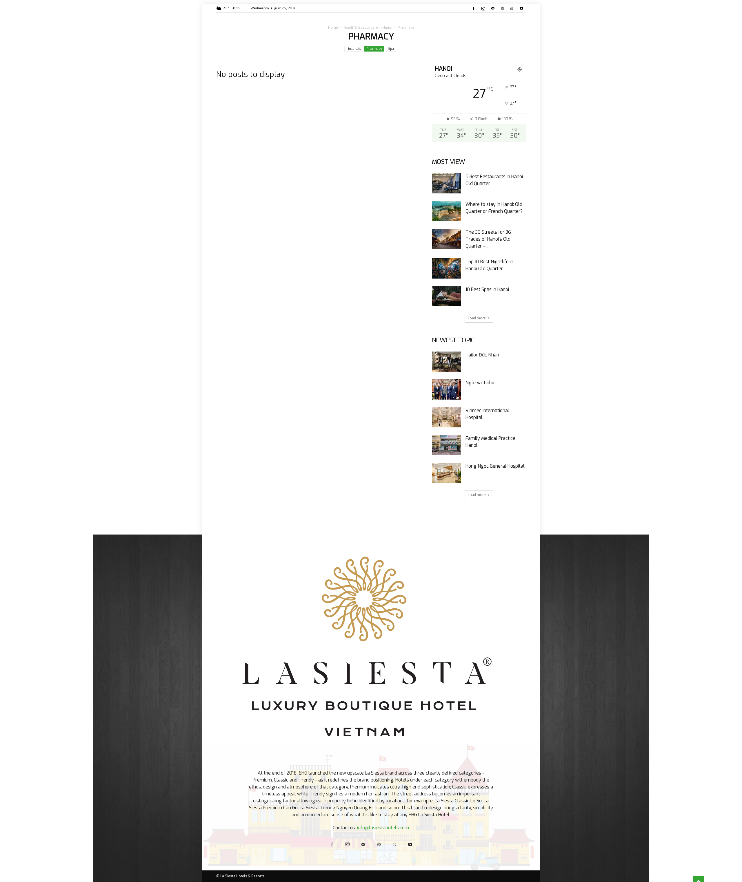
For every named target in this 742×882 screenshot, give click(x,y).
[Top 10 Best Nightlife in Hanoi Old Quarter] (446, 268)
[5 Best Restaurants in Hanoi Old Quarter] (446, 183)
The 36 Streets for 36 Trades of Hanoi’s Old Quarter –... (488, 239)
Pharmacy (374, 49)
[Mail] (492, 8)
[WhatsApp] (512, 8)
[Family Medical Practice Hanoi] (446, 445)
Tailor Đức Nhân (482, 355)
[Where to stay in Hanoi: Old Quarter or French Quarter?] (446, 211)
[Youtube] (521, 8)
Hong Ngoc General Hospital (495, 466)
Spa (391, 49)
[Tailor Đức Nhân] (446, 362)
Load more (477, 318)
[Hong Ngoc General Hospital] (446, 473)
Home (333, 27)
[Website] (502, 8)
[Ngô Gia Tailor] (446, 389)
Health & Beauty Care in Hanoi (367, 27)
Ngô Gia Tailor (480, 383)
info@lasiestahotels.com (383, 828)
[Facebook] (473, 8)
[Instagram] (483, 8)
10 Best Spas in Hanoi (487, 289)
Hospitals (354, 49)
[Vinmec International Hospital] (446, 417)
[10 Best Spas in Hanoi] (446, 296)
